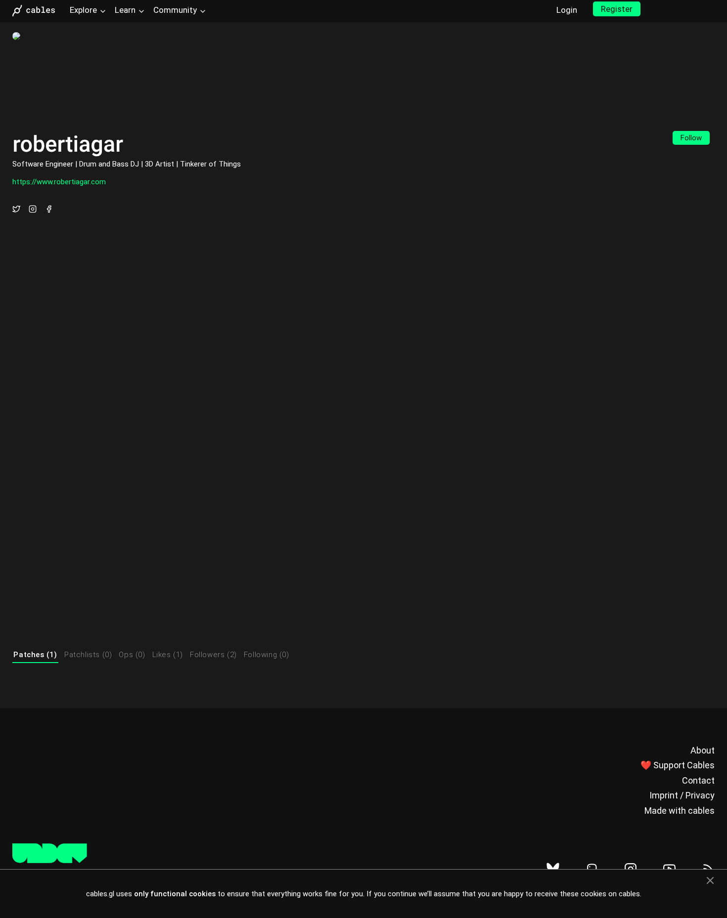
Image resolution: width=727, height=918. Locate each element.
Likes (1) (167, 654)
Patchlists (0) (88, 654)
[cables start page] (37, 10)
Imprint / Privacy (682, 795)
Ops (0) (132, 654)
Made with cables (679, 810)
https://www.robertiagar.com (59, 181)
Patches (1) (35, 654)
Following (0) (266, 654)
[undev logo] (49, 860)
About (702, 750)
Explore (83, 10)
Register (617, 9)
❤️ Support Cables (677, 765)
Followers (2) (213, 654)
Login (566, 10)
